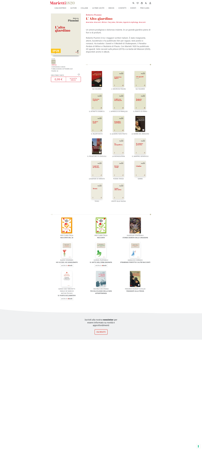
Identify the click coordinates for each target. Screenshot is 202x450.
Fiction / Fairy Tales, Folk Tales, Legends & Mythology (120, 22)
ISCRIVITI (101, 331)
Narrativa (90, 22)
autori (73, 8)
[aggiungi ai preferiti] (79, 74)
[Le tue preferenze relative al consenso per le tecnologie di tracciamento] (198, 446)
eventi (133, 8)
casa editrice (60, 8)
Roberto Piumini (94, 15)
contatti (122, 8)
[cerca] (133, 3)
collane (84, 8)
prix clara (144, 8)
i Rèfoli (54, 62)
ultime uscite (98, 8)
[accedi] (150, 3)
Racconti (98, 22)
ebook (111, 8)
